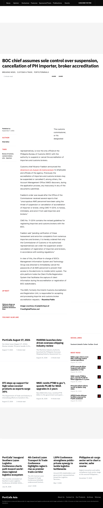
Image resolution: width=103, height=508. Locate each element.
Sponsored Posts (45, 3)
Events (67, 3)
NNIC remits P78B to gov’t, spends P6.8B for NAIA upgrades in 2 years (80, 377)
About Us (61, 497)
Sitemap (98, 497)
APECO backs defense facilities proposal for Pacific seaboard (79, 397)
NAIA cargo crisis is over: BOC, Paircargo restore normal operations (80, 358)
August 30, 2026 (76, 362)
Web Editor (5, 142)
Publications (57, 3)
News (8, 3)
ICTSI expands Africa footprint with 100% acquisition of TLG (78, 368)
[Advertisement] (51, 38)
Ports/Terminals (41, 72)
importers (9, 158)
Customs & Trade (24, 72)
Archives (90, 497)
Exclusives (25, 3)
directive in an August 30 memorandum (37, 170)
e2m (3, 158)
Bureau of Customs (7, 154)
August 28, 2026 (76, 372)
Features (34, 3)
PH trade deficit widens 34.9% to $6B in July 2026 (79, 387)
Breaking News (8, 72)
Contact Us (70, 497)
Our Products (80, 497)
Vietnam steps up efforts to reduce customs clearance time (9, 306)
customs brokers (7, 156)
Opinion (16, 3)
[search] (98, 3)
